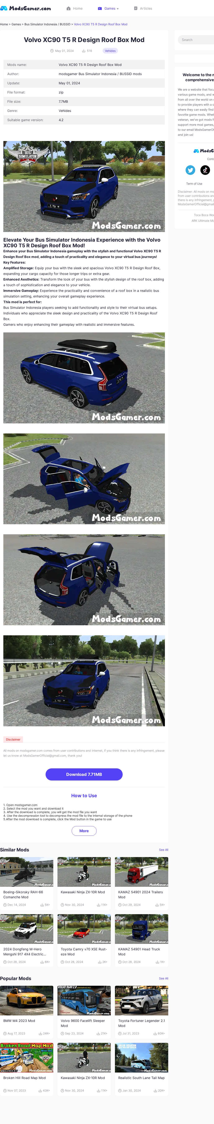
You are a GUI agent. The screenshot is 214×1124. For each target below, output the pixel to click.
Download (84, 774)
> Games (15, 24)
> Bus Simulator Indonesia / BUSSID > (48, 24)
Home (4, 24)
